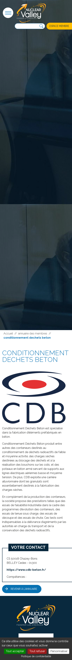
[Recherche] (41, 26)
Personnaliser (58, 651)
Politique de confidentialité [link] (36, 656)
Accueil (8, 333)
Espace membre (59, 26)
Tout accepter (15, 651)
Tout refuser (37, 651)
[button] (8, 13)
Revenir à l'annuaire (24, 589)
